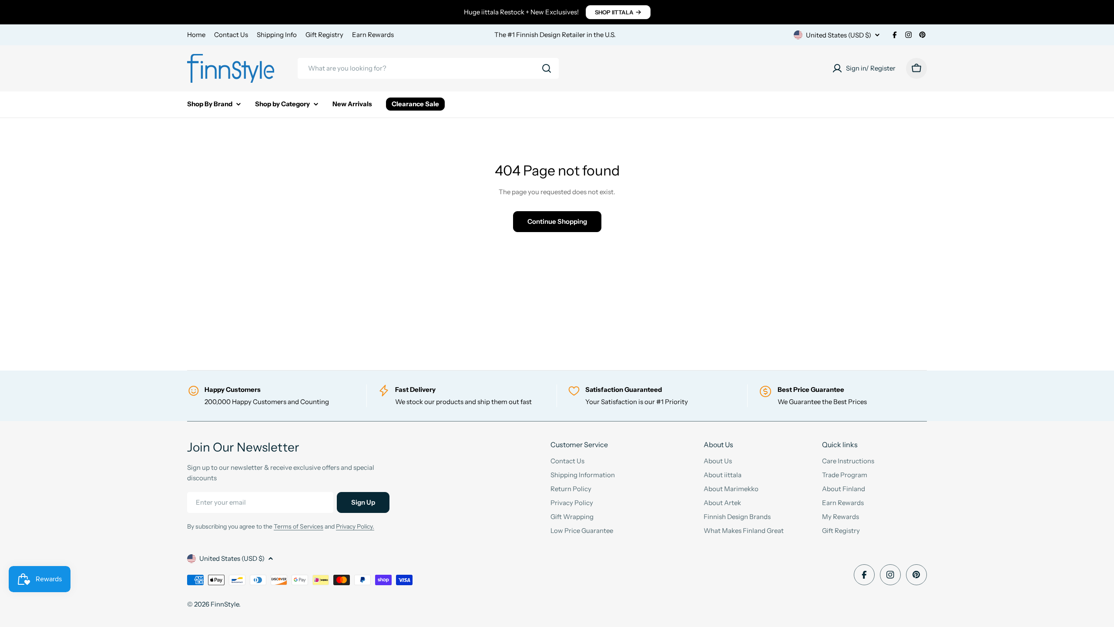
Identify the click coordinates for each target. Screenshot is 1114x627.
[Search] (546, 68)
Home (196, 34)
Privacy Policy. (355, 526)
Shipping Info (277, 34)
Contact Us (231, 34)
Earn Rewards (373, 34)
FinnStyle (225, 604)
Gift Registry (324, 34)
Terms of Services (298, 526)
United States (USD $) (838, 35)
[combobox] (428, 68)
